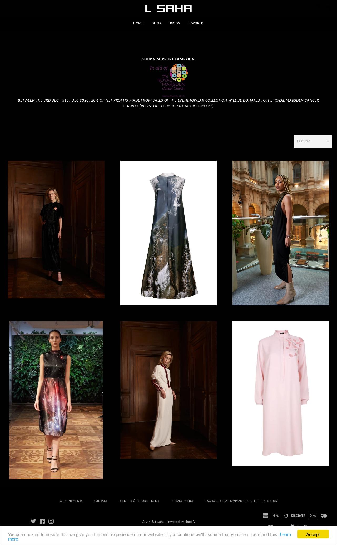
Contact (100, 501)
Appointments (71, 501)
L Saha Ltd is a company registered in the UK (241, 501)
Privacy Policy (182, 501)
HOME (138, 24)
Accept (313, 534)
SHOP (156, 24)
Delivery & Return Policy (139, 501)
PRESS (175, 24)
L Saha (160, 522)
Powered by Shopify (180, 522)
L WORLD (196, 24)
